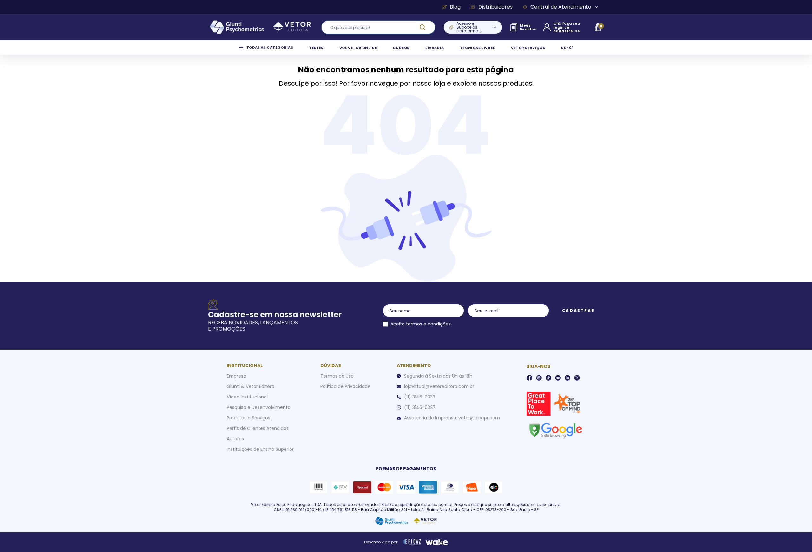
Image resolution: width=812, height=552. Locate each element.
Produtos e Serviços (248, 418)
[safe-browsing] (555, 429)
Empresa (236, 376)
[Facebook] (529, 378)
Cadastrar (578, 310)
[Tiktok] (548, 378)
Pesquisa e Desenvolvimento (259, 407)
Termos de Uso (337, 376)
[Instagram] (539, 378)
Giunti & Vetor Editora (250, 386)
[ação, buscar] (426, 27)
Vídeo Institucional (247, 397)
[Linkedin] (567, 378)
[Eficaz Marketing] (412, 542)
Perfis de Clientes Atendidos (258, 428)
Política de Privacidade (345, 386)
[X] (577, 378)
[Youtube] (558, 378)
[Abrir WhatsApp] (796, 536)
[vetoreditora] (260, 27)
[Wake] (437, 542)
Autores (235, 439)
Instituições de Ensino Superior (260, 449)
